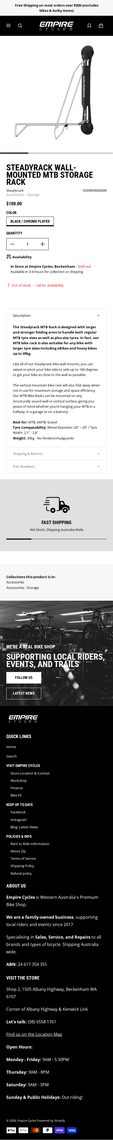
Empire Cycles (26, 1120)
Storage (33, 194)
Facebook (18, 812)
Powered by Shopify (51, 1120)
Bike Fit (16, 795)
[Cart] (101, 25)
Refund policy (21, 873)
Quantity (14, 233)
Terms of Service (23, 858)
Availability (22, 257)
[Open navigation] (12, 25)
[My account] (89, 25)
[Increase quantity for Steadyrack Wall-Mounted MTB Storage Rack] (42, 244)
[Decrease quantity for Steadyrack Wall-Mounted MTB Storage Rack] (12, 244)
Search (11, 756)
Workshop (19, 780)
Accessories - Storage (22, 587)
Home (11, 746)
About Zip (18, 851)
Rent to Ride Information (30, 843)
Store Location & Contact (30, 773)
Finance (17, 788)
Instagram (19, 819)
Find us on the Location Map (34, 1034)
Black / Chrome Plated (30, 221)
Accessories (15, 194)
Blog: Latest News (24, 827)
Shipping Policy (22, 865)
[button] (56, 315)
